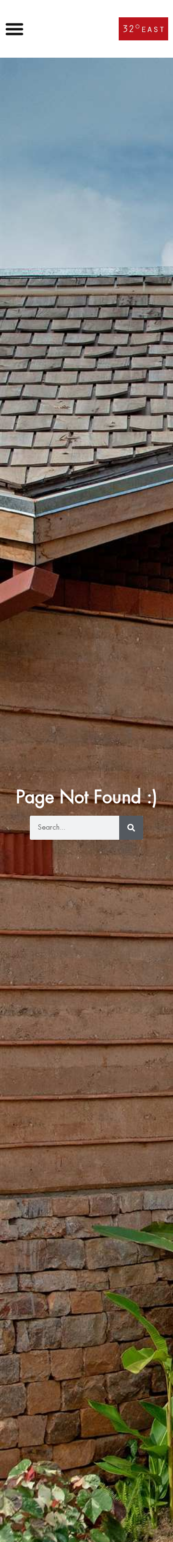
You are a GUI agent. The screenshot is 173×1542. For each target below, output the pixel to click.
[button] (17, 28)
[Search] (131, 828)
